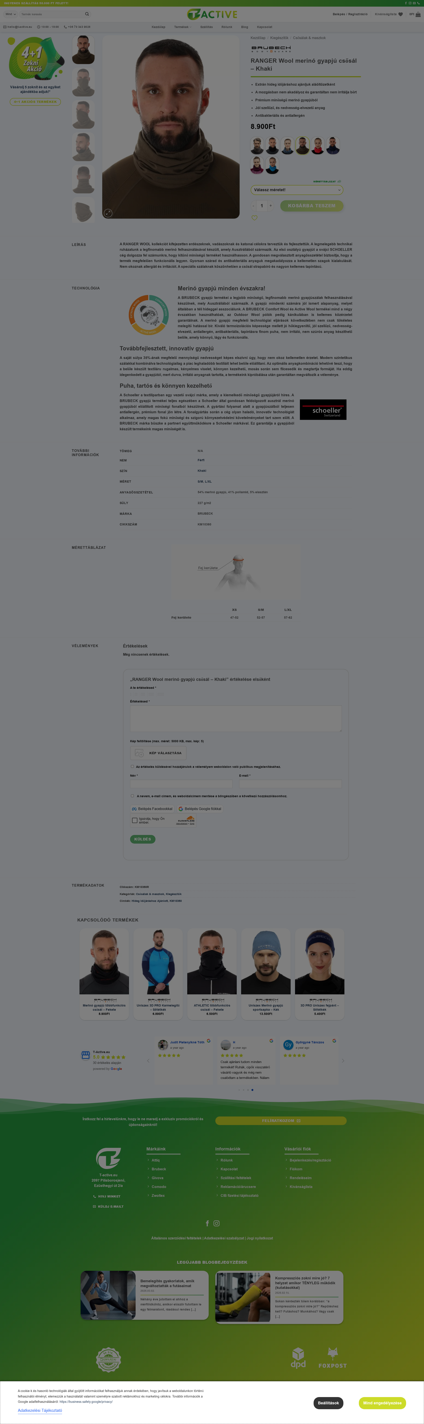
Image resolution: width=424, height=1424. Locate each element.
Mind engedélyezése (382, 1403)
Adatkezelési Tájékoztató (40, 1410)
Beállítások (328, 1403)
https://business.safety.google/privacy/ (86, 1402)
